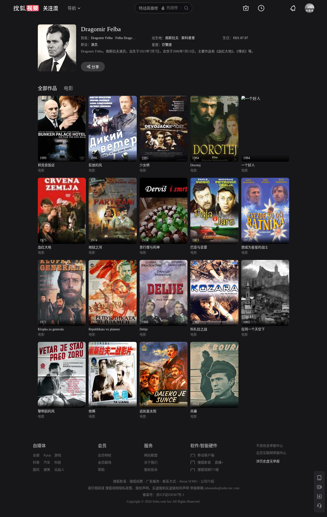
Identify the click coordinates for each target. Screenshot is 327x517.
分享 (95, 67)
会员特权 (104, 455)
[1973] (214, 180)
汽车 (47, 462)
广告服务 (152, 481)
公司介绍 (207, 481)
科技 (57, 462)
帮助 (101, 469)
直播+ (219, 462)
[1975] (62, 180)
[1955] (112, 345)
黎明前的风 (46, 411)
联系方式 (169, 481)
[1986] (112, 99)
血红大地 (44, 247)
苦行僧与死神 (150, 247)
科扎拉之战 (198, 329)
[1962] (214, 263)
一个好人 (248, 165)
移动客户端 (205, 455)
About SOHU (188, 481)
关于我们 (151, 462)
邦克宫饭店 (46, 165)
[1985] (163, 99)
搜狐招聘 (136, 481)
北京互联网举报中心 (271, 453)
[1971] (62, 263)
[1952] (214, 345)
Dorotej (195, 165)
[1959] (62, 345)
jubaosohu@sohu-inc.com (221, 488)
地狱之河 (95, 247)
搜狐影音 (204, 462)
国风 (36, 469)
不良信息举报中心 (269, 446)
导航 (72, 8)
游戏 (57, 455)
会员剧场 (104, 462)
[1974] (112, 180)
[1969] (112, 263)
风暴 (193, 411)
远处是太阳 (148, 411)
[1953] (163, 345)
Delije (144, 329)
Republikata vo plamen (104, 329)
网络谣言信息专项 (269, 461)
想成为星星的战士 (254, 247)
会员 (102, 445)
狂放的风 (95, 165)
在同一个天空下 (253, 329)
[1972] (265, 180)
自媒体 (39, 445)
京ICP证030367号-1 (170, 495)
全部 (36, 455)
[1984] (214, 99)
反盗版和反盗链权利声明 (170, 488)
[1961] (265, 263)
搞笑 (47, 469)
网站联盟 (151, 455)
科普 (36, 462)
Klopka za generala (51, 329)
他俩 (92, 411)
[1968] (163, 263)
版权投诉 (151, 469)
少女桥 (145, 165)
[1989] (62, 99)
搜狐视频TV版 (208, 469)
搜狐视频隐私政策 (118, 488)
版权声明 (142, 488)
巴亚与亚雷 (198, 247)
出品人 (59, 469)
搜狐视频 (26, 8)
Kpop (47, 455)
